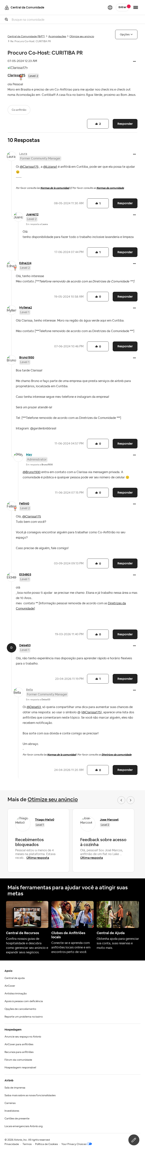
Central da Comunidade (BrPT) (26, 36)
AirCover (10, 986)
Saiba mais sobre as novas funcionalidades (30, 1095)
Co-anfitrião (19, 110)
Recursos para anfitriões (19, 1052)
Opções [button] (125, 34)
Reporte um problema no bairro (24, 1016)
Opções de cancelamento (20, 1009)
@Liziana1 (50, 166)
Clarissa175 (16, 75)
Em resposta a (37, 224)
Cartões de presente (17, 1118)
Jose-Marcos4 (109, 819)
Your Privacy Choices (73, 1144)
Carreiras (10, 1103)
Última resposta (37, 858)
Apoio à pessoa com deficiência (24, 1001)
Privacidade (12, 1144)
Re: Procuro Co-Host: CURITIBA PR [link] (30, 41)
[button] (134, 62)
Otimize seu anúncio (81, 36)
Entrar (122, 7)
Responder (125, 124)
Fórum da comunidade (18, 1060)
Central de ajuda (15, 978)
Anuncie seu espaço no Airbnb (23, 1036)
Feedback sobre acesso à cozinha (103, 842)
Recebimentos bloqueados (29, 842)
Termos (27, 1144)
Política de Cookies (46, 1144)
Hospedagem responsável (20, 1067)
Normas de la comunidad (54, 188)
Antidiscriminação (16, 993)
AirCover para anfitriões (19, 1044)
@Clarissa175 (29, 166)
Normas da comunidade (110, 188)
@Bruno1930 (32, 472)
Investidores (12, 1111)
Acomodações (57, 36)
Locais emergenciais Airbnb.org (24, 1126)
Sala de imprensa (15, 1087)
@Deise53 (34, 707)
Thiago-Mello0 (44, 819)
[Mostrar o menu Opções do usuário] (135, 7)
